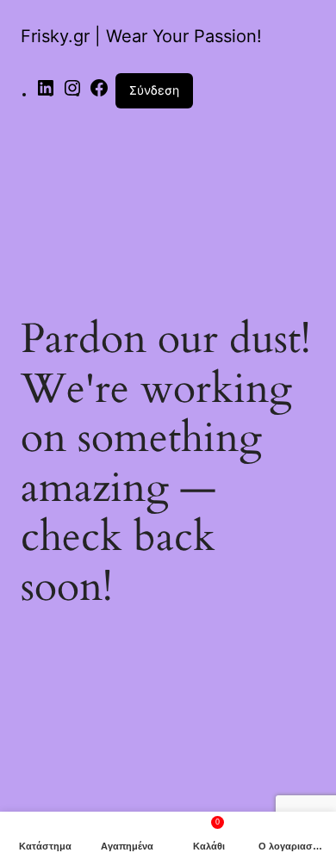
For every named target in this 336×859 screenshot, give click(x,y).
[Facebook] (99, 94)
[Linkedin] (45, 94)
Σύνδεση (154, 90)
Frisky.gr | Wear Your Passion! (141, 36)
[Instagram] (72, 94)
